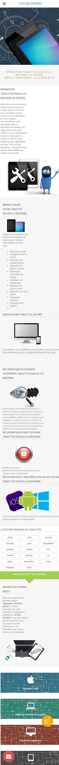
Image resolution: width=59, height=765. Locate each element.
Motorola (29, 561)
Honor (29, 549)
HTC (48, 549)
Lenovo (29, 555)
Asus (29, 543)
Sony (29, 567)
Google (10, 549)
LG (48, 555)
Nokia (48, 561)
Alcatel (48, 537)
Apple (10, 537)
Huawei (10, 555)
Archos (10, 543)
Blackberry (48, 543)
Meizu (10, 561)
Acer (29, 537)
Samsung (10, 567)
